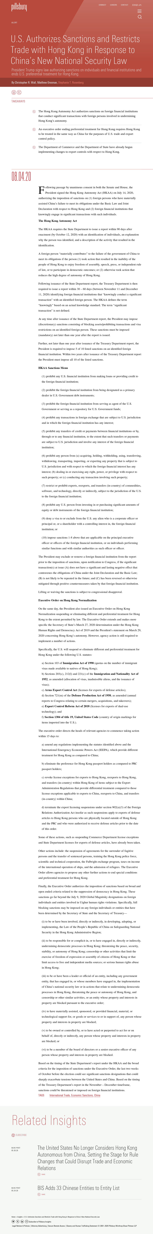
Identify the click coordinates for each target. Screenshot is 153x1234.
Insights (19, 1217)
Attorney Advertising (39, 1226)
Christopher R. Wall (25, 82)
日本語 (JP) (136, 5)
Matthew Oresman (47, 82)
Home (13, 1217)
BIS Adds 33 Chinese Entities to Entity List (79, 1188)
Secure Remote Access (56, 1226)
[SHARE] (39, 1174)
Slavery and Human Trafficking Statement (82, 1226)
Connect (102, 5)
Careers (113, 5)
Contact (124, 5)
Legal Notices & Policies (21, 1226)
